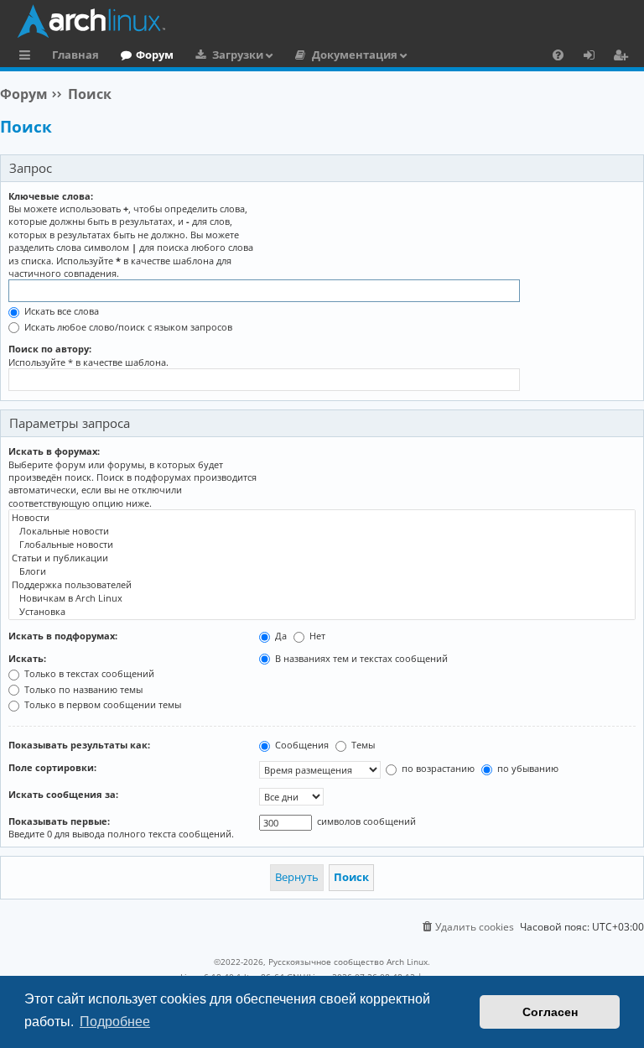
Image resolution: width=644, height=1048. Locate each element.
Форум (155, 54)
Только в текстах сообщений (88, 673)
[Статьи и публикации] (322, 558)
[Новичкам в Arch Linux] (322, 598)
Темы (362, 744)
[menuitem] (558, 54)
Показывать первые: (59, 821)
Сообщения (301, 744)
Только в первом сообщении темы (101, 704)
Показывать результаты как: (79, 744)
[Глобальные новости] (322, 544)
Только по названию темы (82, 689)
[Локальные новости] (322, 531)
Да (280, 635)
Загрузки (237, 54)
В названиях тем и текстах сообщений (360, 658)
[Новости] (322, 517)
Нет (316, 635)
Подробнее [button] (115, 1021)
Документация (354, 54)
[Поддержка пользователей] (322, 585)
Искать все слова (60, 311)
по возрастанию (437, 768)
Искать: (27, 658)
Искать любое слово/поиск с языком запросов (127, 327)
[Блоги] (322, 571)
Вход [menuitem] (595, 57)
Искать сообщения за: (63, 794)
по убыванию (526, 768)
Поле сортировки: (52, 767)
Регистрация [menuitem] (624, 57)
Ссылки (28, 57)
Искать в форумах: (54, 451)
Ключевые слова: (50, 196)
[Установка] (322, 611)
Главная (75, 54)
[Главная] (326, 21)
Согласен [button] (550, 1012)
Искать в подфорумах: (62, 635)
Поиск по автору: (49, 348)
